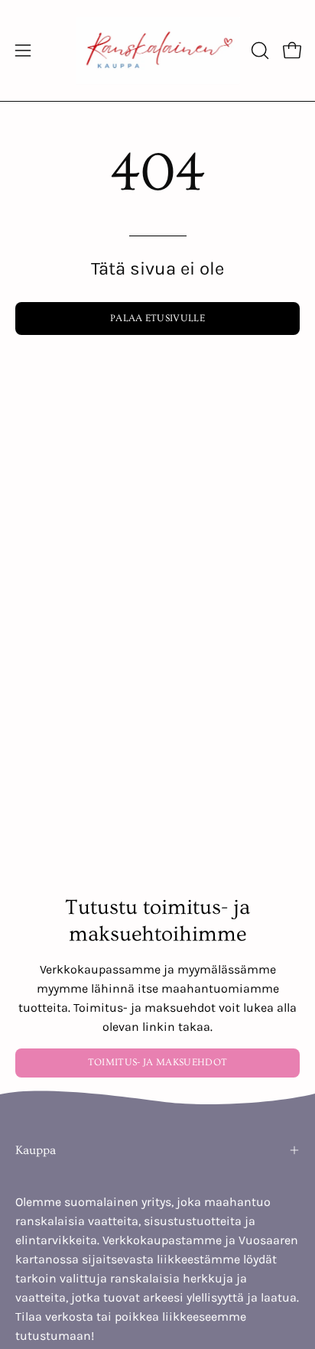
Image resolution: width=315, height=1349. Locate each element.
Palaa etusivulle (157, 318)
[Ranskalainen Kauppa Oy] (158, 50)
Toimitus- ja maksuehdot (157, 1062)
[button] (258, 50)
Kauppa (35, 1150)
